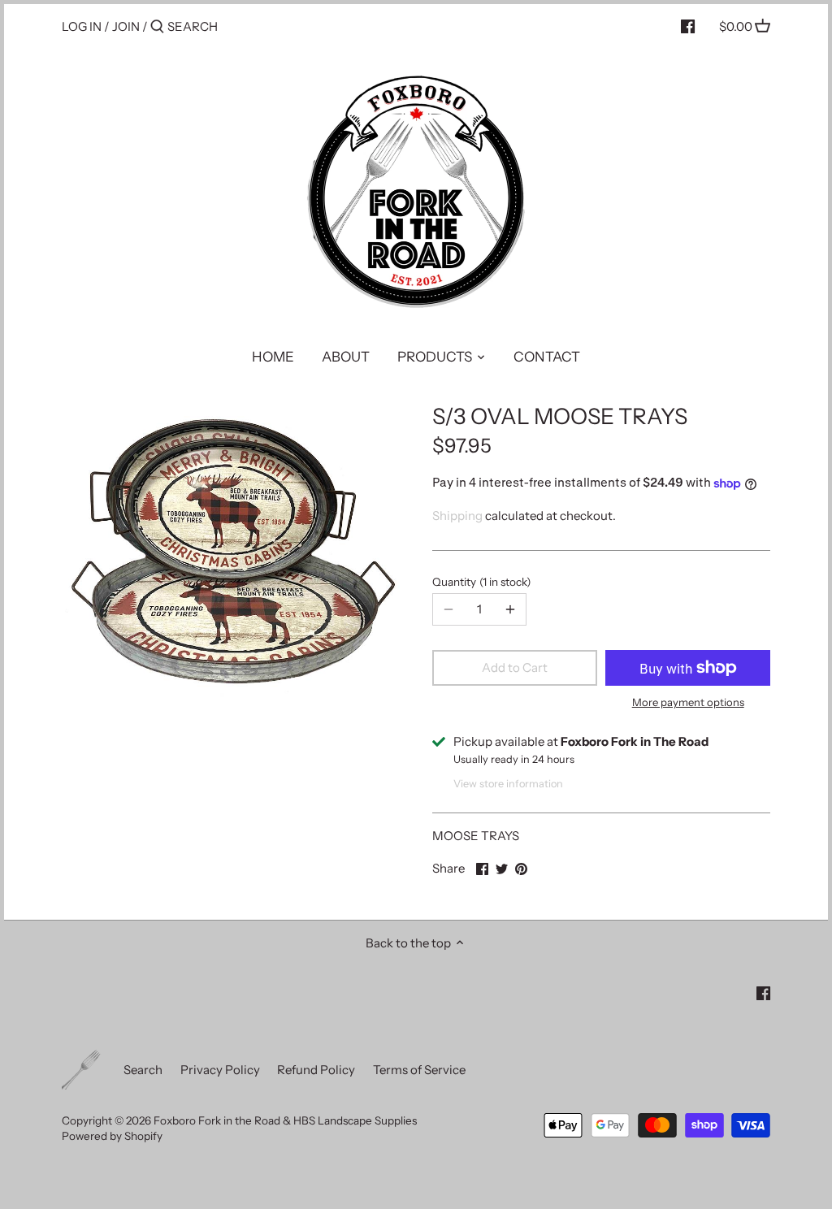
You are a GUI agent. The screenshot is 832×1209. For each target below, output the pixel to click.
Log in (82, 26)
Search (143, 1069)
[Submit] (157, 27)
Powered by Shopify (112, 1135)
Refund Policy (316, 1069)
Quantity (479, 581)
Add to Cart (515, 667)
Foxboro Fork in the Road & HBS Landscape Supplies (285, 1120)
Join (126, 26)
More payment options (688, 702)
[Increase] (510, 609)
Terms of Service (419, 1069)
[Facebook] (688, 26)
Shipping (457, 515)
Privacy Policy (220, 1069)
